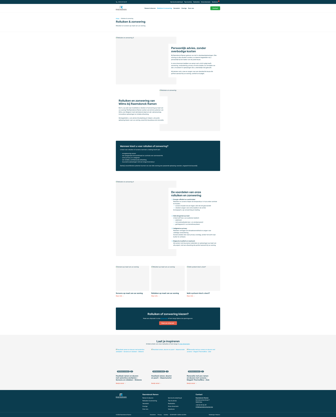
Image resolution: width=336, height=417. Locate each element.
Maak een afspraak (167, 323)
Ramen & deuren (150, 8)
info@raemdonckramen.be (204, 407)
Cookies (166, 414)
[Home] (121, 8)
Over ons (191, 8)
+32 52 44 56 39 (122, 2)
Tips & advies (188, 2)
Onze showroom (205, 2)
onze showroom (184, 344)
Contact (215, 8)
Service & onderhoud (176, 2)
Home (117, 18)
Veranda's (176, 8)
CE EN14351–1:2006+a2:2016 (178, 414)
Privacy (160, 414)
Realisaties (196, 2)
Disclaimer (153, 414)
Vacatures (215, 2)
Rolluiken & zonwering (164, 8)
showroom (164, 318)
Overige (184, 8)
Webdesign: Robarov (214, 414)
